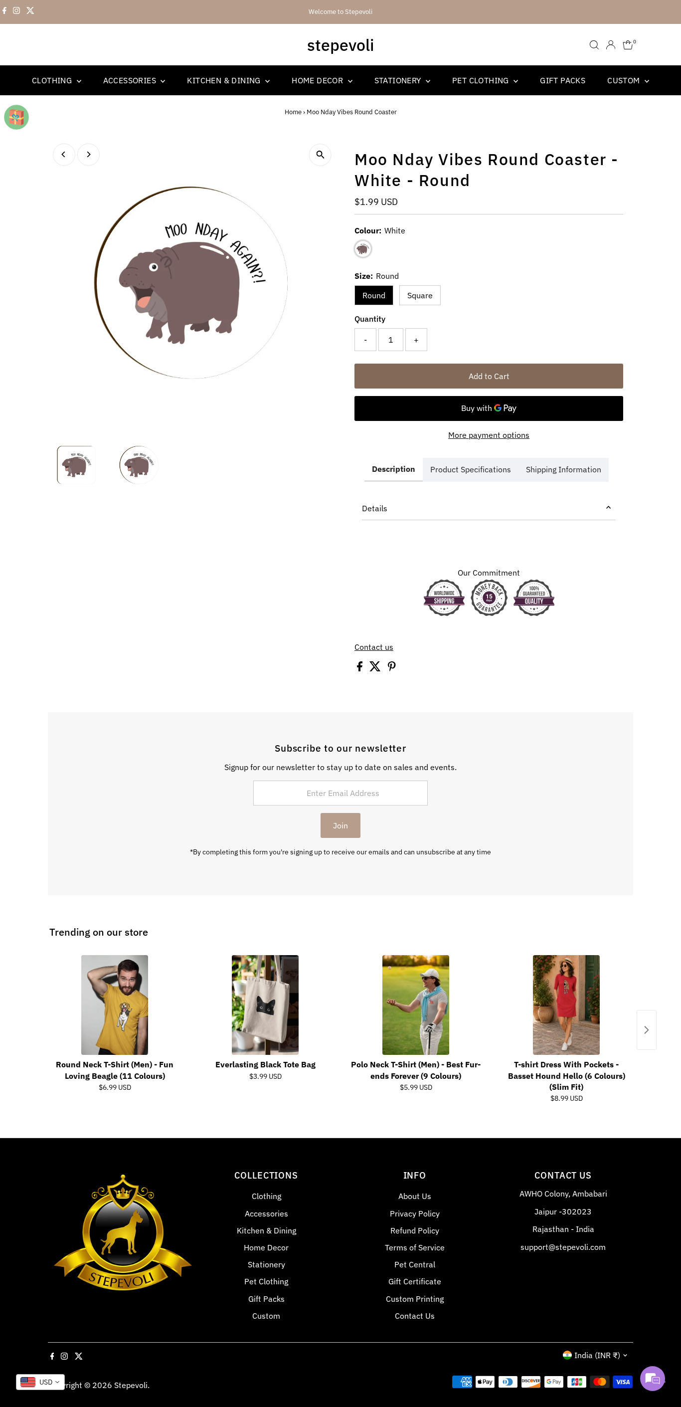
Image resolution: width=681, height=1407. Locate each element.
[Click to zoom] (320, 155)
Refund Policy (414, 1230)
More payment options (488, 435)
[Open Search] (594, 44)
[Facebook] (4, 12)
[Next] (88, 154)
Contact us (373, 647)
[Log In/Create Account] (610, 44)
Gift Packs (562, 80)
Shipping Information (563, 469)
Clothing (53, 80)
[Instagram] (16, 12)
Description (393, 469)
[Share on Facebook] (360, 668)
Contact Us (415, 1316)
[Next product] (647, 1030)
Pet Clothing (481, 80)
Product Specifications (470, 469)
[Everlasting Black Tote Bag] (265, 1005)
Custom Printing (415, 1299)
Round (373, 295)
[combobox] (40, 1382)
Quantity (369, 319)
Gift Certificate (414, 1281)
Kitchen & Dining (225, 80)
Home (293, 112)
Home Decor (318, 80)
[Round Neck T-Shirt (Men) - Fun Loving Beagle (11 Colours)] (114, 1005)
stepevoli (340, 44)
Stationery (398, 80)
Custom (624, 80)
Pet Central (414, 1264)
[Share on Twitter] (376, 668)
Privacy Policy (415, 1213)
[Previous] (64, 154)
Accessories (131, 80)
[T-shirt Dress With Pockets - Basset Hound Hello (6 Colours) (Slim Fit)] (566, 1005)
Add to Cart (489, 376)
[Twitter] (30, 12)
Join (340, 825)
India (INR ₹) (597, 1355)
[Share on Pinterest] (392, 668)
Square (420, 295)
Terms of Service (415, 1247)
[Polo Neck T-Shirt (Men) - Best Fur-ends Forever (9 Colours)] (416, 1005)
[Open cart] (628, 44)
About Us (414, 1196)
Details (374, 508)
